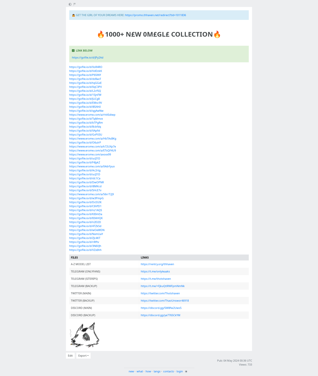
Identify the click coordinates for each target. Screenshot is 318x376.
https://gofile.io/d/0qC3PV (85, 87)
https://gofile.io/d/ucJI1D (84, 158)
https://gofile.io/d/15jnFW (85, 95)
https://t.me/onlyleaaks (155, 271)
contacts (168, 371)
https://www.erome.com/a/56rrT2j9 (91, 194)
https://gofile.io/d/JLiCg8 (84, 99)
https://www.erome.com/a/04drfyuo (92, 166)
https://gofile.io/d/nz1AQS (85, 210)
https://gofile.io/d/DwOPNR (86, 182)
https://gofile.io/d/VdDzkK (85, 71)
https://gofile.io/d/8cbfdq (85, 126)
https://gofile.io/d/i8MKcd (85, 186)
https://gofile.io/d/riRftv (84, 242)
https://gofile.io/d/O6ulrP (85, 142)
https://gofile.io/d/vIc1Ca (84, 178)
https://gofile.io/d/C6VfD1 (85, 206)
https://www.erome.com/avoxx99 (90, 154)
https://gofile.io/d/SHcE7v (85, 190)
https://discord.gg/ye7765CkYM (160, 315)
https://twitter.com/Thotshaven (160, 293)
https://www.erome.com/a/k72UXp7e (92, 146)
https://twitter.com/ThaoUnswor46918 (165, 300)
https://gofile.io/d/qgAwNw (86, 111)
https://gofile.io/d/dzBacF (85, 79)
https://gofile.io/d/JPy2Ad (87, 57)
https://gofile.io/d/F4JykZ (84, 162)
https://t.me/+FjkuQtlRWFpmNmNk (163, 286)
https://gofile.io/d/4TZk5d (85, 226)
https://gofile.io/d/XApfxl (84, 130)
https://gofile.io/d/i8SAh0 (85, 107)
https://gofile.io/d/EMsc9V (85, 103)
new (131, 371)
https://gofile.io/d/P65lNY (85, 75)
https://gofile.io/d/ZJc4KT (84, 238)
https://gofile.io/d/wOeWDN (87, 230)
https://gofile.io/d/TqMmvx (86, 118)
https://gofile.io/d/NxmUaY (86, 234)
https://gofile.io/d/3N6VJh (85, 246)
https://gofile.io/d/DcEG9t (85, 202)
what (140, 371)
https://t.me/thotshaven (156, 279)
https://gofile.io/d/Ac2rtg (85, 170)
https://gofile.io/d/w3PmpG (86, 198)
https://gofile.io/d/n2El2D (85, 222)
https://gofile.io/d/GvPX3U (85, 134)
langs (157, 371)
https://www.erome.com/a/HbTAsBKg (92, 138)
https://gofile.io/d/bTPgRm (86, 122)
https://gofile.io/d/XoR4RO (85, 67)
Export (82, 355)
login (180, 371)
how (148, 371)
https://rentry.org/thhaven (157, 264)
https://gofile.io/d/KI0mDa (85, 214)
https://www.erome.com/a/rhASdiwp (92, 114)
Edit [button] (70, 355)
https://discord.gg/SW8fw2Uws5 (161, 308)
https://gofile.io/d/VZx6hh (85, 250)
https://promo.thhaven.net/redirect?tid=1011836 (155, 15)
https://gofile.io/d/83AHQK (86, 218)
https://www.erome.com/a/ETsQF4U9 (92, 150)
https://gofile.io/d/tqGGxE (85, 83)
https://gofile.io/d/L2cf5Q (85, 91)
